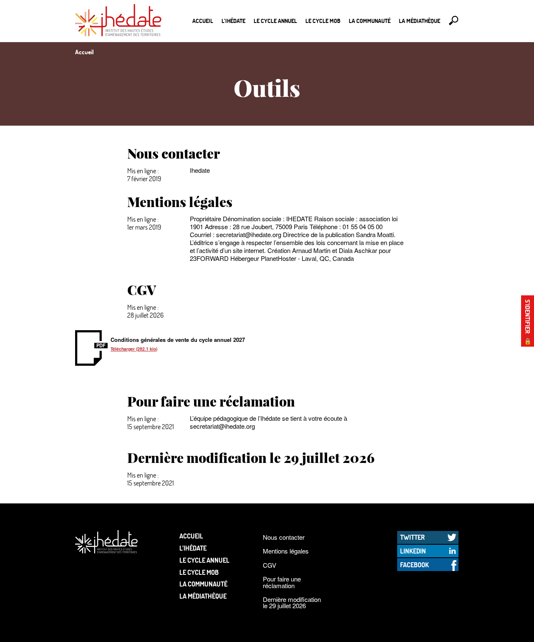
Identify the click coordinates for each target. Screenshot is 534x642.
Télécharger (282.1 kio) (134, 349)
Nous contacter (284, 537)
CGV (269, 565)
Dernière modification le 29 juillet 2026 (292, 602)
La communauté (369, 21)
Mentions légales (286, 550)
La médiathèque (419, 21)
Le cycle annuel (275, 21)
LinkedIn (413, 550)
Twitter (412, 537)
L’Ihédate (233, 21)
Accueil (202, 21)
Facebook (414, 564)
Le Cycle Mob (322, 21)
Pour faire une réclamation (282, 581)
